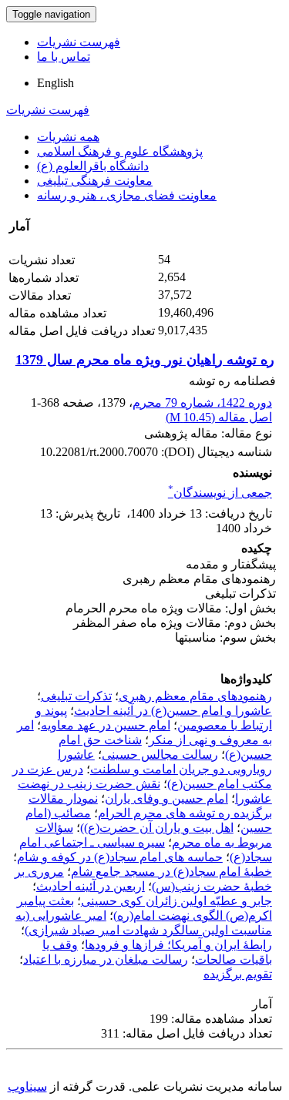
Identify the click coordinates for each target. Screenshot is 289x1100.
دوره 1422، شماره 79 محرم (202, 402)
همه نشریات (68, 136)
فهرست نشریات (78, 42)
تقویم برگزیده (237, 974)
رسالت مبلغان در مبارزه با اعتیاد (105, 959)
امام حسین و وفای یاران (166, 798)
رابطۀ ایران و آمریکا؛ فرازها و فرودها (178, 944)
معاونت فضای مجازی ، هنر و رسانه (127, 195)
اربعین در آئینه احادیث (90, 886)
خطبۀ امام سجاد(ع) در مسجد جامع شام (171, 871)
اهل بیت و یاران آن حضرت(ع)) (157, 827)
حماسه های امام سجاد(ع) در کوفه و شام (120, 857)
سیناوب (27, 1086)
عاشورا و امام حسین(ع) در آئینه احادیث (173, 710)
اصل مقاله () (219, 417)
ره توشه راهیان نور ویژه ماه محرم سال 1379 (144, 359)
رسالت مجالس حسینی (160, 754)
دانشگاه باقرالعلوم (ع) (93, 166)
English (55, 82)
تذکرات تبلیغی (76, 696)
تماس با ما (63, 56)
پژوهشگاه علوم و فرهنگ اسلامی (120, 151)
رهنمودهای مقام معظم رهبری (195, 696)
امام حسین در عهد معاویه (105, 725)
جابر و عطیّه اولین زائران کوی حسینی (176, 900)
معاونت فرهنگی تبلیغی (95, 180)
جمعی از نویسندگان (220, 492)
